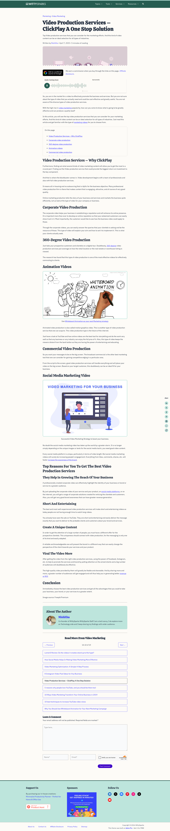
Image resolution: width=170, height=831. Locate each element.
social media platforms (110, 491)
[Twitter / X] (166, 407)
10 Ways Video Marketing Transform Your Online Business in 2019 (71, 695)
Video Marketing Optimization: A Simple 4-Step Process (67, 667)
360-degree (111, 246)
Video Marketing (58, 16)
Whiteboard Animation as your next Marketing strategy (86, 321)
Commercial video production (60, 152)
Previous (49, 645)
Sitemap (84, 827)
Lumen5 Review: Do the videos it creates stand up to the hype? (69, 653)
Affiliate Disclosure (57, 827)
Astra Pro (129, 828)
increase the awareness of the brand (62, 460)
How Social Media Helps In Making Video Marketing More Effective (71, 660)
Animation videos (56, 148)
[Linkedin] (166, 403)
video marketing (65, 108)
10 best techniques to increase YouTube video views (65, 702)
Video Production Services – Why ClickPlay (65, 136)
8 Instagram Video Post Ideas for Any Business (63, 674)
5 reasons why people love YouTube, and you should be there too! (70, 688)
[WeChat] (166, 430)
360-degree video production (60, 144)
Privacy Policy (72, 827)
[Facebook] (166, 412)
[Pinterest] (166, 416)
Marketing (47, 16)
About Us (31, 827)
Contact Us (42, 827)
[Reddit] (166, 421)
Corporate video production (59, 140)
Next (122, 645)
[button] (101, 4)
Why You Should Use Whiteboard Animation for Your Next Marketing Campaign (76, 709)
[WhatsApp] (166, 426)
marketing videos (81, 122)
